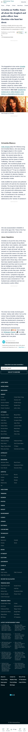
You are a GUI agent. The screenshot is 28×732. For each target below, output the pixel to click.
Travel (15, 482)
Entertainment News (6, 611)
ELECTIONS (4, 557)
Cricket (13, 5)
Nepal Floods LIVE (5, 585)
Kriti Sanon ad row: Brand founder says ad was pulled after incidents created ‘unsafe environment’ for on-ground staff (7, 655)
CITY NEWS (4, 412)
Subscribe (23, 2)
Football (16, 540)
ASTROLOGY (4, 453)
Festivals (16, 477)
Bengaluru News (5, 414)
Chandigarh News (5, 417)
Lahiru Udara (17, 408)
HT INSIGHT (4, 553)
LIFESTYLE (3, 471)
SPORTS (3, 537)
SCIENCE (3, 517)
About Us (3, 676)
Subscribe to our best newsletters (14, 364)
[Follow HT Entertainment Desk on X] (15, 37)
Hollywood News (18, 440)
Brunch (16, 474)
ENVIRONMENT (5, 513)
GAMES (3, 569)
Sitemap (3, 685)
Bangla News (17, 611)
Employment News (18, 465)
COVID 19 (3, 565)
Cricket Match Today (19, 397)
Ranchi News (4, 434)
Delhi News (3, 420)
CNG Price (3, 588)
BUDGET (3, 509)
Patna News (4, 431)
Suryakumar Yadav (18, 591)
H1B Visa (16, 588)
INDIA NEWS (4, 390)
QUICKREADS (4, 561)
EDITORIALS (4, 525)
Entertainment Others (19, 449)
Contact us (12, 676)
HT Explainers (17, 617)
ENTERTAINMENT (5, 438)
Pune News (16, 431)
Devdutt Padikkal (5, 402)
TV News (16, 446)
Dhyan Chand (17, 594)
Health (2, 480)
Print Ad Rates (13, 682)
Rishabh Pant (17, 405)
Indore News (4, 423)
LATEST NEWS (4, 382)
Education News (18, 467)
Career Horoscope (5, 596)
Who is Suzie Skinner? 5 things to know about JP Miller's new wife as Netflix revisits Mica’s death (20, 645)
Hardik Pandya (17, 402)
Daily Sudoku (4, 572)
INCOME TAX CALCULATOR (8, 579)
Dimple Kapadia (4, 594)
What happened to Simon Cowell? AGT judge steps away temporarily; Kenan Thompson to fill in (6, 636)
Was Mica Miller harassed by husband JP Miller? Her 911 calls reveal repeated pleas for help (20, 628)
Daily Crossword (18, 572)
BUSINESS (3, 497)
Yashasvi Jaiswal (4, 405)
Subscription (4, 682)
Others (2, 545)
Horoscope (3, 455)
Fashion (2, 477)
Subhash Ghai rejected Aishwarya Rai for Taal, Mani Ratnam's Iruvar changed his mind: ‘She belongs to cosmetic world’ (6, 667)
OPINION (3, 521)
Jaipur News (17, 423)
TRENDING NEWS (5, 583)
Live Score (3, 400)
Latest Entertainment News (10, 622)
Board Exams (17, 462)
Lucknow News (17, 425)
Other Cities (17, 434)
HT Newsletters (22, 679)
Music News (4, 443)
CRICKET (3, 394)
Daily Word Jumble (5, 575)
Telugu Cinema (17, 609)
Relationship (4, 482)
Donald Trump (17, 585)
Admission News (5, 462)
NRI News (3, 617)
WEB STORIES (4, 489)
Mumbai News (4, 428)
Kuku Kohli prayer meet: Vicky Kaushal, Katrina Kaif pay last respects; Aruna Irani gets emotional (20, 666)
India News (20, 5)
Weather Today (13, 679)
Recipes (16, 480)
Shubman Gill (17, 400)
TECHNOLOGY (4, 533)
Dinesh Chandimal (5, 408)
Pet (1, 485)
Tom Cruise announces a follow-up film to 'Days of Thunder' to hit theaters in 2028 (20, 636)
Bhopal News (17, 414)
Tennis (15, 543)
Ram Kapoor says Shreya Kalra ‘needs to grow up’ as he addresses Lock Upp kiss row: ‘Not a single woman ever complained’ (20, 656)
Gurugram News (18, 420)
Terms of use (22, 676)
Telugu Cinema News (6, 446)
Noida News (17, 428)
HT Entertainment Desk (7, 37)
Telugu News (4, 614)
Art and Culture (4, 474)
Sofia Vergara (5, 147)
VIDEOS (3, 505)
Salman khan (4, 591)
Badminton (3, 540)
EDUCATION (4, 459)
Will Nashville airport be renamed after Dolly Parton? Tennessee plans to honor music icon (7, 645)
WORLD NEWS (4, 386)
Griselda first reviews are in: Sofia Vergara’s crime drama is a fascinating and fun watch (13, 92)
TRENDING (3, 493)
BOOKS (3, 549)
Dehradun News (18, 417)
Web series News (5, 449)
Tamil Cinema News (18, 443)
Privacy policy (4, 679)
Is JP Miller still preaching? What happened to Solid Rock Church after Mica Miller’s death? (6, 628)
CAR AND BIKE (4, 529)
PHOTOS (3, 501)
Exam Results (4, 467)
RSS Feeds (12, 685)
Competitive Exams (5, 465)
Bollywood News (5, 440)
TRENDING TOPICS (5, 600)
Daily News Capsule (6, 368)
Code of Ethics (22, 682)
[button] (2, 2)
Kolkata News (4, 425)
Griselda (22, 66)
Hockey (2, 543)
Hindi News (17, 614)
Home (2, 5)
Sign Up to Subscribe (14, 372)
